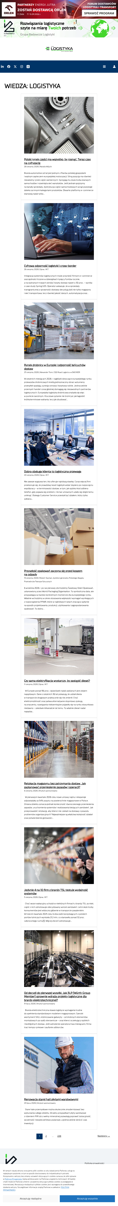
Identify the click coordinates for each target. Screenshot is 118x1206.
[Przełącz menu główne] (104, 66)
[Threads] (28, 66)
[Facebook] (8, 66)
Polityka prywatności (94, 1163)
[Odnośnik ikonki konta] (114, 66)
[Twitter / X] (15, 66)
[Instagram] (21, 66)
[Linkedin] (2, 66)
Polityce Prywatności (13, 1179)
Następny (104, 1136)
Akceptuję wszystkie (87, 1199)
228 (59, 1136)
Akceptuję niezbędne (30, 1199)
